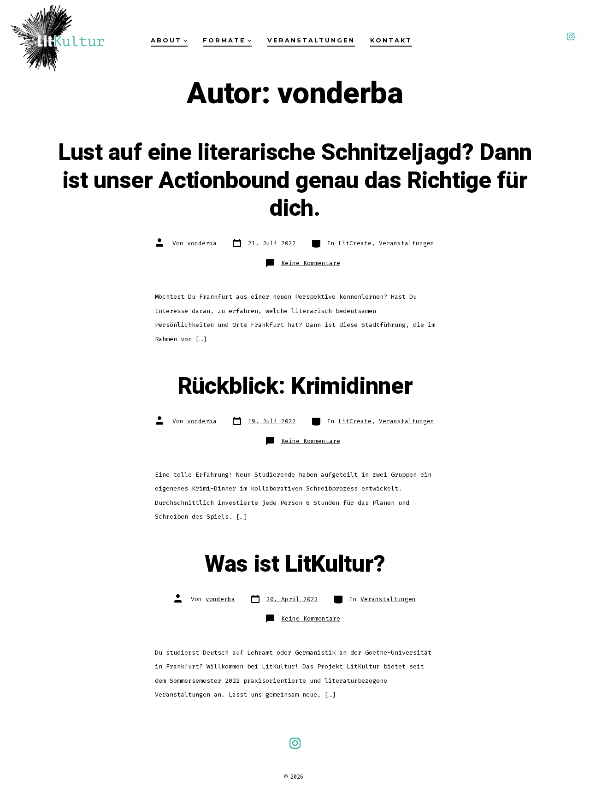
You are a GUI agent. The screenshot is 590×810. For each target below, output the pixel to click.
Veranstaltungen (311, 40)
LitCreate (355, 243)
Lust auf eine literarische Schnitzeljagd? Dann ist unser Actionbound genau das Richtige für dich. (295, 180)
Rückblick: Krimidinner (295, 386)
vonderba (202, 243)
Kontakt (391, 40)
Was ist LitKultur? (295, 564)
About (166, 40)
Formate (224, 40)
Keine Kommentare (310, 263)
